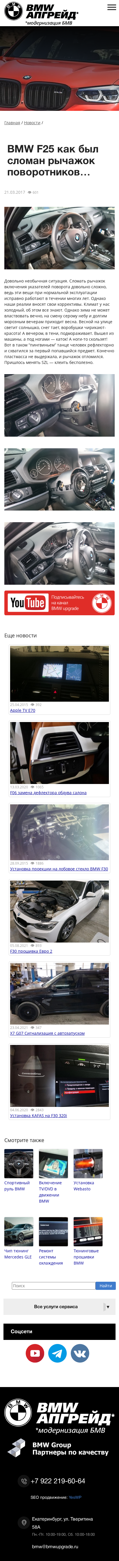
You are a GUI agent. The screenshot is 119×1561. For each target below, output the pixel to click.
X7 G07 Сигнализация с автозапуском (47, 1033)
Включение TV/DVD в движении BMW (50, 1192)
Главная (12, 122)
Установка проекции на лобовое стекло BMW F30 (59, 869)
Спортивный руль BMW (17, 1186)
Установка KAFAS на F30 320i (38, 1115)
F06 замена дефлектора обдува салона (48, 792)
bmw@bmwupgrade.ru (55, 1546)
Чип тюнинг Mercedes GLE (18, 1254)
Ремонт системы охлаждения (51, 1257)
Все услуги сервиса (72, 1307)
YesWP (75, 1497)
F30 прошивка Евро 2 (31, 951)
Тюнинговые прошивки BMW (86, 1257)
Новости (32, 122)
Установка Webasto (84, 1186)
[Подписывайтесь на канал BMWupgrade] (59, 612)
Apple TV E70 (22, 710)
